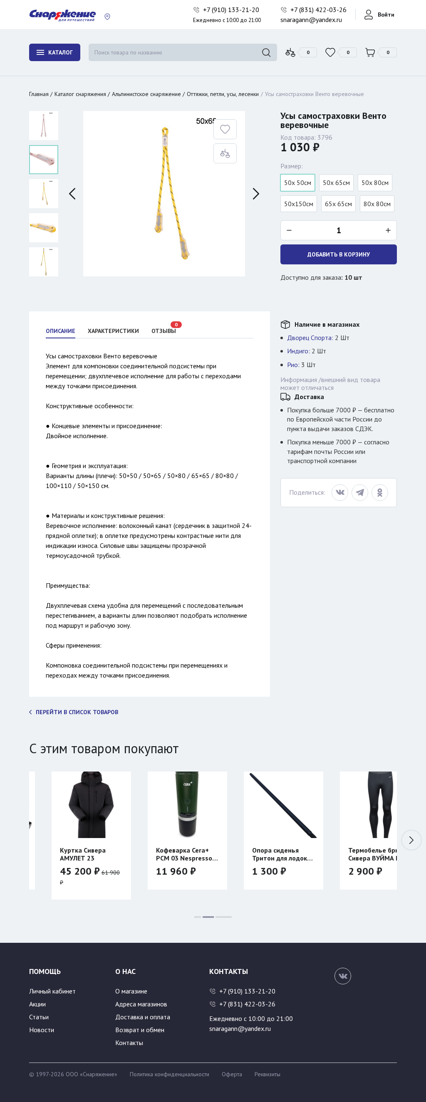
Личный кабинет (52, 991)
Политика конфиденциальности (169, 1074)
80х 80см (377, 204)
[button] (411, 840)
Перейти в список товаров (77, 712)
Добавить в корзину (338, 254)
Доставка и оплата (142, 1017)
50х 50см (297, 182)
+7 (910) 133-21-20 (232, 9)
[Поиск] (266, 52)
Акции (37, 1004)
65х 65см (338, 204)
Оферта (232, 1074)
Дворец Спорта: (310, 337)
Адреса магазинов (141, 1004)
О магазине (131, 991)
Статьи (39, 1017)
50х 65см (336, 182)
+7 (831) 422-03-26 (319, 9)
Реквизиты (267, 1074)
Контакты (129, 1042)
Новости (41, 1030)
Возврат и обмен (139, 1030)
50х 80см (375, 182)
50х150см (298, 204)
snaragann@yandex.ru (311, 19)
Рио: (293, 364)
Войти (386, 14)
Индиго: (298, 351)
